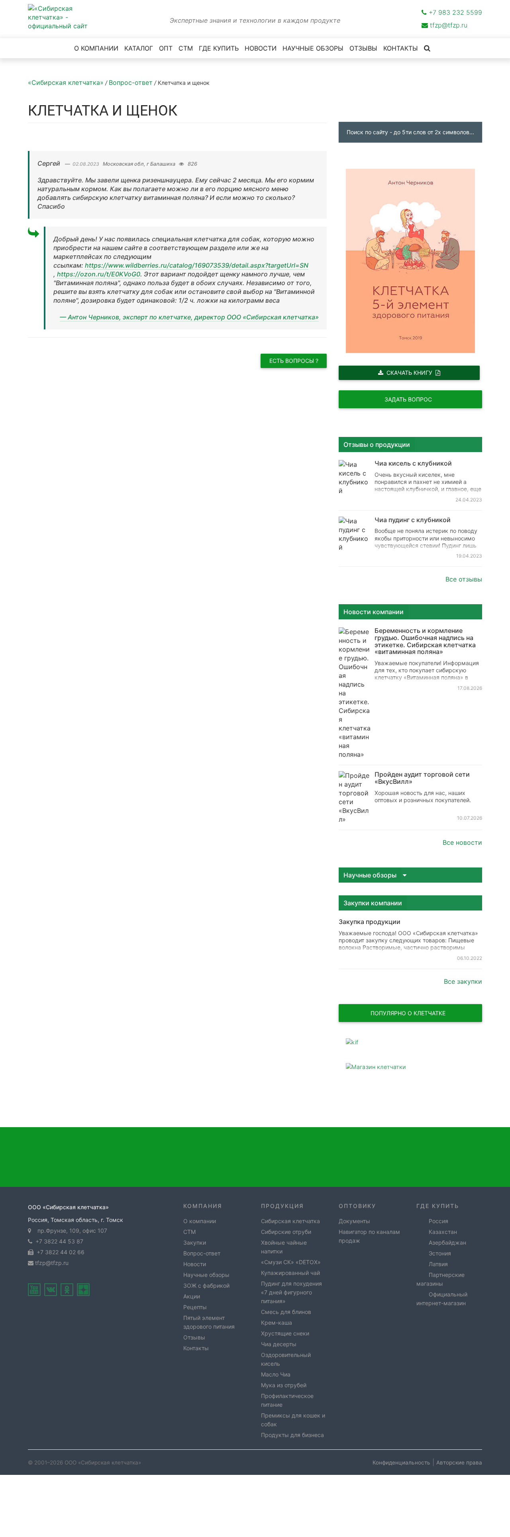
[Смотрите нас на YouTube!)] (34, 1289)
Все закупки (463, 981)
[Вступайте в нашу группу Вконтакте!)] (50, 1289)
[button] (410, 874)
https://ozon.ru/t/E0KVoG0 (98, 274)
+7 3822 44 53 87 (57, 1241)
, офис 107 (70, 1230)
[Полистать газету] (410, 1042)
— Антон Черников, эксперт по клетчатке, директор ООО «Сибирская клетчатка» (189, 317)
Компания (202, 1205)
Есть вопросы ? (293, 360)
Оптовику (357, 1205)
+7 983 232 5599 (455, 12)
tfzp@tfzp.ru (448, 25)
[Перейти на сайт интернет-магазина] (410, 1067)
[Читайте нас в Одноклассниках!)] (67, 1289)
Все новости (462, 842)
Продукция (282, 1205)
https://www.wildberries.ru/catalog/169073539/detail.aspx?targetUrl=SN (196, 265)
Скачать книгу (409, 372)
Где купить (437, 1205)
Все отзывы (463, 579)
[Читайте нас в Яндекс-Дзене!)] (83, 1289)
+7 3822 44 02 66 (58, 1252)
